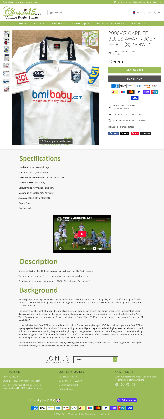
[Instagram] (133, 384)
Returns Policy (66, 389)
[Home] (22, 12)
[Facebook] (116, 384)
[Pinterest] (127, 384)
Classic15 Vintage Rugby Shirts (76, 414)
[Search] (127, 12)
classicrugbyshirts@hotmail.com (131, 2)
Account (147, 12)
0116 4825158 (155, 2)
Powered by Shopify (100, 414)
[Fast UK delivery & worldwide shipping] (20, 2)
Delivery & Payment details (121, 126)
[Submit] (115, 359)
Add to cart (134, 70)
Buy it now (135, 78)
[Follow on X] (122, 384)
